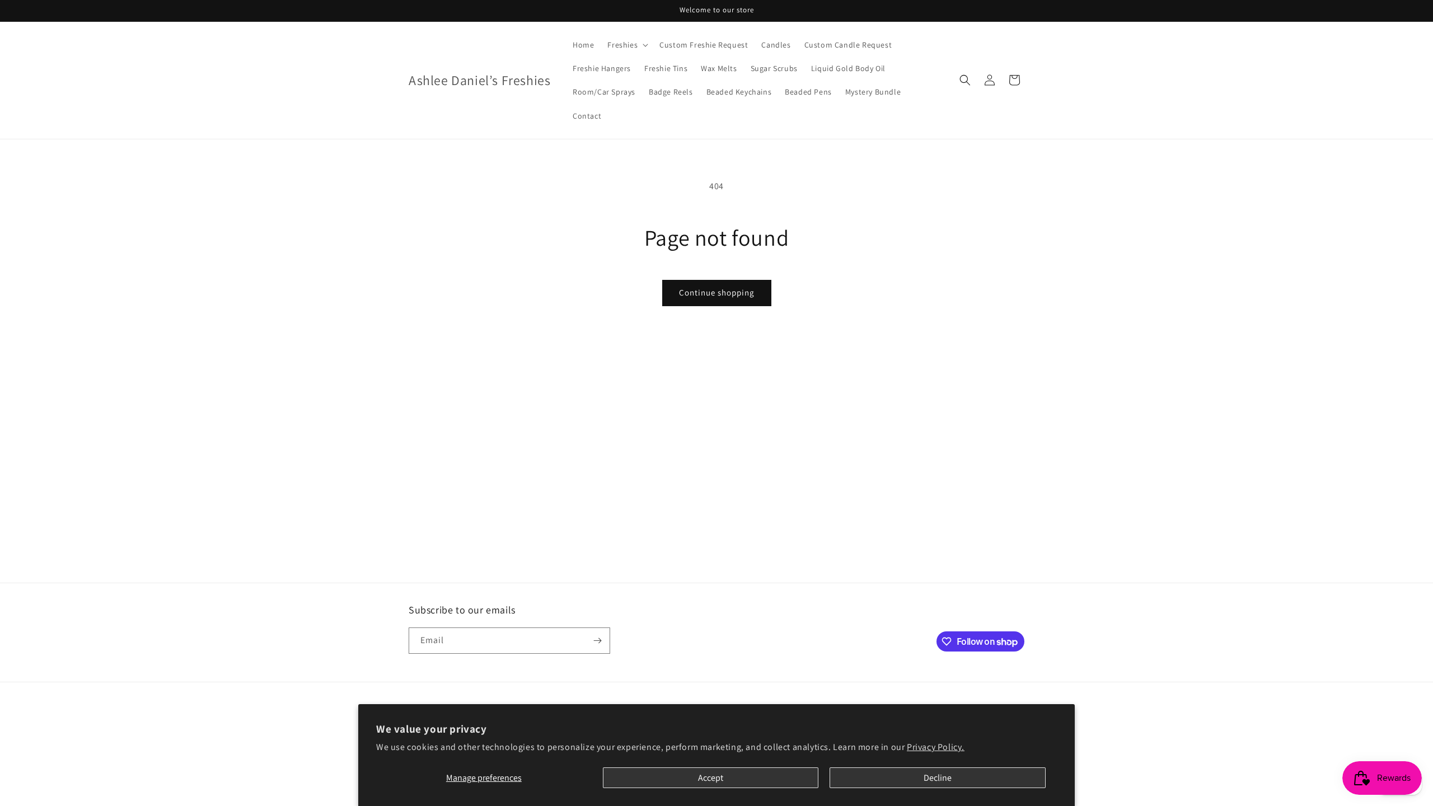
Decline (938, 778)
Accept (710, 778)
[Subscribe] (597, 640)
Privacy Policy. (935, 747)
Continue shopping (717, 292)
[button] (627, 45)
